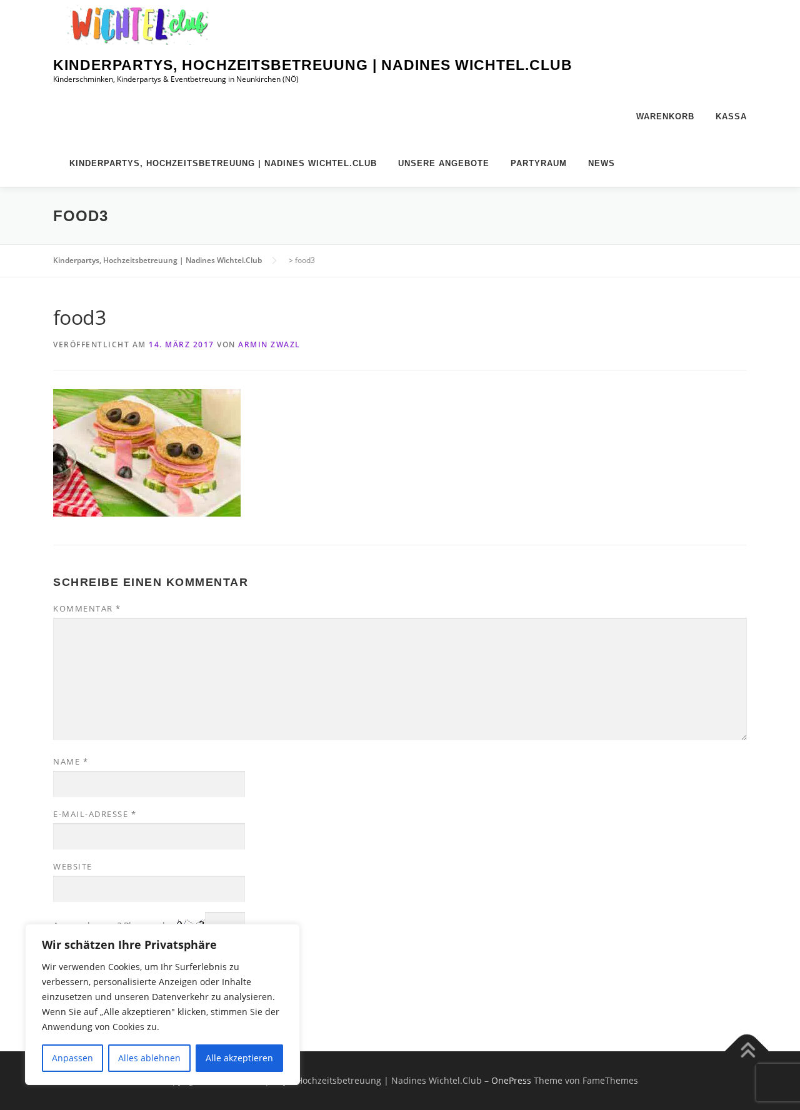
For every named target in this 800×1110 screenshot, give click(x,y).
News (601, 163)
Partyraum (539, 163)
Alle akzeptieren (239, 1058)
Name (70, 761)
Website (72, 866)
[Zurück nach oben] (747, 1051)
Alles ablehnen (149, 1058)
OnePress (511, 1080)
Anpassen (72, 1058)
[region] (162, 1004)
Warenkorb (665, 116)
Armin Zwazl (269, 344)
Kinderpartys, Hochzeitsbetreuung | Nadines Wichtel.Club (312, 65)
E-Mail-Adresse (94, 814)
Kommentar (87, 608)
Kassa (731, 116)
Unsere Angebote (443, 163)
